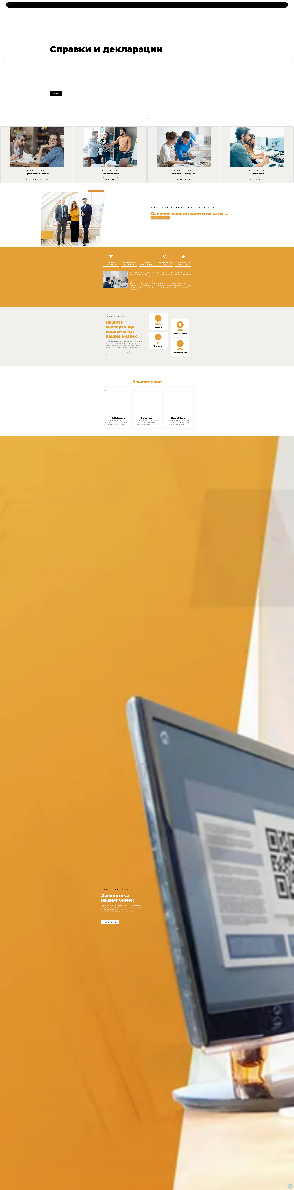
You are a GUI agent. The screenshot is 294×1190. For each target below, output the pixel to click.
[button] (3, 59)
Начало (244, 5)
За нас (252, 5)
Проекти (267, 5)
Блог (274, 5)
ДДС (9, 4)
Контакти (283, 5)
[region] (147, 59)
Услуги (259, 5)
